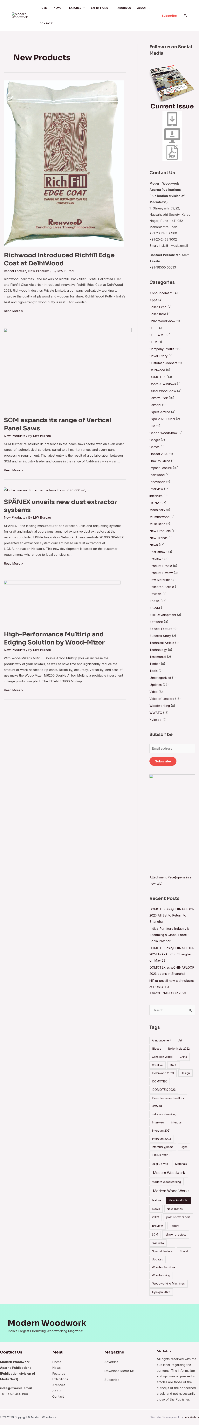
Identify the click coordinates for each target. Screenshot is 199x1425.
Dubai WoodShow (162, 391)
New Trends (158, 538)
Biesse (156, 1048)
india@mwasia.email (16, 1388)
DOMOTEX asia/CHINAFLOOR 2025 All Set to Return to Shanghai (171, 915)
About (142, 7)
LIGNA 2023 (160, 1155)
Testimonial (157, 657)
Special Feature (160, 629)
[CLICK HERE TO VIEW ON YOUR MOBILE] (172, 119)
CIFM (153, 342)
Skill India (158, 1243)
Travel (184, 1251)
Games (154, 447)
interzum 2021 (161, 1130)
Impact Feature (15, 271)
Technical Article (161, 643)
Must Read (157, 524)
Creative (157, 1065)
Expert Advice (159, 412)
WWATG (155, 713)
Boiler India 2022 (179, 1048)
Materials (181, 1163)
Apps (153, 300)
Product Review (161, 573)
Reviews (155, 594)
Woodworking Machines (168, 1283)
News (57, 7)
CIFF (152, 328)
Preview (155, 559)
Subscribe (163, 761)
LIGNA (154, 503)
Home (43, 7)
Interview (156, 489)
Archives (124, 7)
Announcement (160, 293)
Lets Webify (191, 1417)
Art (180, 1040)
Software (156, 622)
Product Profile (160, 566)
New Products (38, 271)
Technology (158, 650)
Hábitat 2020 (158, 454)
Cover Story (158, 356)
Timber (154, 664)
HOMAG (157, 1106)
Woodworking (159, 706)
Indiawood (157, 475)
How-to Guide (159, 461)
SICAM (154, 608)
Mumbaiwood (159, 517)
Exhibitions (99, 7)
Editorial (155, 405)
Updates (155, 685)
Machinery (157, 510)
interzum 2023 (161, 1138)
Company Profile (161, 349)
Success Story (160, 636)
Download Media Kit (119, 1371)
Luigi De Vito (160, 1163)
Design (185, 1073)
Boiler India (157, 314)
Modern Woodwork (169, 1172)
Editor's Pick (158, 398)
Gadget (154, 440)
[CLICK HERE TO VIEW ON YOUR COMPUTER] (172, 135)
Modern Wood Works (171, 1191)
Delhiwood (157, 370)
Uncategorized (160, 678)
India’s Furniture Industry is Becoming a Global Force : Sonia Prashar (169, 935)
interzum (155, 496)
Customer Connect (163, 363)
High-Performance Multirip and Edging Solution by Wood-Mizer (54, 638)
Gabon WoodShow (163, 433)
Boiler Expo (158, 307)
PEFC (155, 1217)
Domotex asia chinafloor (168, 1098)
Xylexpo (155, 720)
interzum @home (163, 1147)
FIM (152, 426)
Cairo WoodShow (162, 321)
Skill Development (162, 615)
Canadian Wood (162, 1056)
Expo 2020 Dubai (162, 419)
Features (74, 7)
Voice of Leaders (161, 699)
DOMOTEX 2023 (164, 1090)
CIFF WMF (157, 335)
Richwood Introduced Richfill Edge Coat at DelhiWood (59, 259)
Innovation (157, 482)
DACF (173, 1065)
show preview (176, 1234)
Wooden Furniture (163, 1267)
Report (174, 1225)
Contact (46, 23)
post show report (178, 1217)
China (183, 1056)
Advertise (111, 1362)
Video (153, 692)
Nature (156, 1200)
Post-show (157, 552)
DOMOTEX (157, 377)
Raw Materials (159, 580)
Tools (153, 671)
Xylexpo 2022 (161, 1292)
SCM (155, 1234)
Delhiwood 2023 (163, 1073)
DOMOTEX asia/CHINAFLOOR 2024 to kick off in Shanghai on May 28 (171, 954)
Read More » (13, 311)
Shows (154, 601)
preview (157, 1225)
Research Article (161, 587)
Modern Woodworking (166, 1181)
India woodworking (164, 1114)
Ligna (184, 1147)
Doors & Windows (162, 384)
